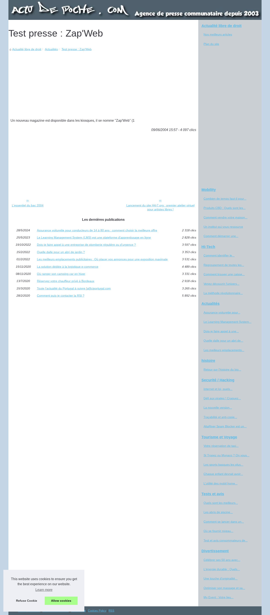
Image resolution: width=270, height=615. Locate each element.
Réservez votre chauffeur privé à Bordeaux (65, 281)
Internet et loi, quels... (218, 389)
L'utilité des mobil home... (221, 483)
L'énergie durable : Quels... (222, 569)
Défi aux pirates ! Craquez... (222, 398)
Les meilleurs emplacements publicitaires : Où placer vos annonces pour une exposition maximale (102, 259)
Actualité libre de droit (26, 49)
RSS (111, 610)
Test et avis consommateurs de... (226, 540)
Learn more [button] (44, 590)
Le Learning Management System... (227, 321)
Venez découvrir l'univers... (221, 283)
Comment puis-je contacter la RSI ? (60, 295)
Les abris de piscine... (218, 512)
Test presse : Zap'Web (77, 49)
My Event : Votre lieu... (219, 597)
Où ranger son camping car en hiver (61, 273)
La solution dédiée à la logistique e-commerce (67, 266)
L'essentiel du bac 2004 (27, 205)
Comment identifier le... (219, 255)
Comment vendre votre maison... (225, 217)
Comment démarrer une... (221, 236)
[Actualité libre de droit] (135, 10)
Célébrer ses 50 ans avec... (222, 560)
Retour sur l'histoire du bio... (222, 369)
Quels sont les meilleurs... (221, 503)
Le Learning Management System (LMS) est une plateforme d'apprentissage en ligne (94, 237)
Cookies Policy (97, 610)
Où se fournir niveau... (218, 531)
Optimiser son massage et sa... (224, 588)
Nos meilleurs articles (218, 34)
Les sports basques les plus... (223, 464)
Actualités (51, 49)
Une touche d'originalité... (221, 578)
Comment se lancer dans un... (224, 521)
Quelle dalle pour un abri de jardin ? (61, 252)
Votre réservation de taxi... (221, 445)
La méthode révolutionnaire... (223, 293)
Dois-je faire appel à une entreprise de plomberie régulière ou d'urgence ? (86, 244)
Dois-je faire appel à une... (221, 331)
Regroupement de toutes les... (224, 265)
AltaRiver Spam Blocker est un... (225, 426)
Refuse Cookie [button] (26, 600)
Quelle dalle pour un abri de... (223, 340)
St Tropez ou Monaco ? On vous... (226, 455)
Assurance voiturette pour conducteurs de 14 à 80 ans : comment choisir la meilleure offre (97, 230)
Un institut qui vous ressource (223, 226)
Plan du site (211, 44)
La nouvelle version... (218, 407)
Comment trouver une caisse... (224, 274)
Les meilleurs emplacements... (224, 350)
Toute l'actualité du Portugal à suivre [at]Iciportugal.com (74, 288)
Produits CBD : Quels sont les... (225, 208)
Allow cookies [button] (61, 600)
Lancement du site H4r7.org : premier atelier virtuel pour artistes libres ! (160, 207)
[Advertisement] (103, 83)
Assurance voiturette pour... (222, 312)
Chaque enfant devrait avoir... (223, 474)
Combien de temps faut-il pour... (225, 198)
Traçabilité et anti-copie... (220, 417)
